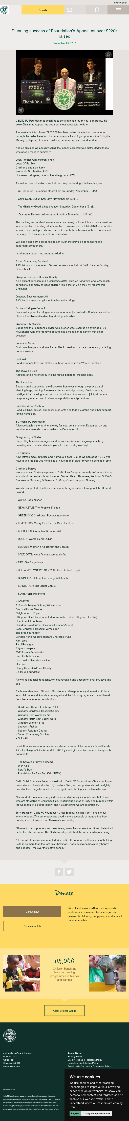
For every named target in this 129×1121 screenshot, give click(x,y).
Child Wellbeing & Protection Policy (85, 1059)
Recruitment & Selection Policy (83, 1062)
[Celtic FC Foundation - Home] (4, 10)
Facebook (59, 872)
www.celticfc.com (11, 1066)
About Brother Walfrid (64, 1010)
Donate (43, 10)
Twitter (69, 872)
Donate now (32, 911)
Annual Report (75, 1053)
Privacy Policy (75, 1056)
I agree (75, 1113)
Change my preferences (96, 1113)
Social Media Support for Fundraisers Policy (89, 1066)
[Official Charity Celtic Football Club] (9, 1040)
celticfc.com (120, 2)
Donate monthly (32, 926)
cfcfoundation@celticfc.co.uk (17, 1053)
